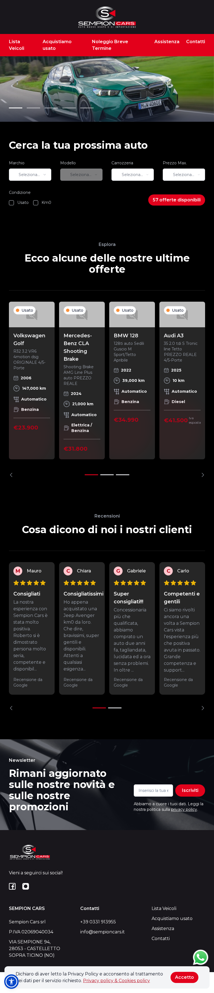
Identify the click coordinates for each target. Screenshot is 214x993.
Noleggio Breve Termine (110, 45)
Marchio (17, 162)
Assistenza (166, 41)
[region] (107, 389)
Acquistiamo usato (57, 45)
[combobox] (30, 175)
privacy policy (184, 809)
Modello (68, 162)
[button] (11, 981)
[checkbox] (11, 202)
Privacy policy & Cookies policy (116, 980)
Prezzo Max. (175, 162)
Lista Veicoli (16, 45)
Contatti (195, 41)
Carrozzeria (122, 162)
